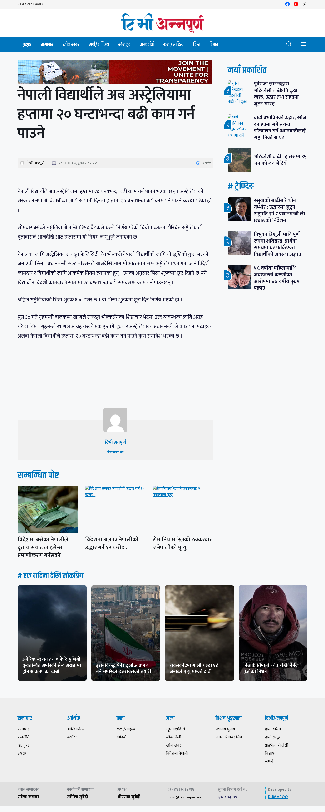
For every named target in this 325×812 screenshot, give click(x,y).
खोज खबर (71, 44)
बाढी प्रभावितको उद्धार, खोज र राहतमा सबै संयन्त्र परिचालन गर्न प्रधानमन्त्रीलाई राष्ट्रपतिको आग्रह (280, 127)
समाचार (47, 44)
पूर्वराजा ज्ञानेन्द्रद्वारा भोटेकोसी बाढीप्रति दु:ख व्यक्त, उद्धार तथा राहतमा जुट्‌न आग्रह (276, 94)
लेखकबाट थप (115, 452)
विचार (213, 44)
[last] (115, 73)
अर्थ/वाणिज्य (99, 44)
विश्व (196, 44)
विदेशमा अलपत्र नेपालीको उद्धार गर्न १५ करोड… (111, 543)
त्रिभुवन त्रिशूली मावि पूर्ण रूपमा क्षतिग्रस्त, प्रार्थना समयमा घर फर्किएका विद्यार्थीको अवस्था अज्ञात (277, 244)
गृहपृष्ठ (26, 44)
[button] (289, 44)
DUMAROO (278, 797)
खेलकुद (124, 44)
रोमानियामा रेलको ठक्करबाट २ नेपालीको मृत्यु (183, 543)
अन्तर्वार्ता (147, 44)
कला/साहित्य (173, 44)
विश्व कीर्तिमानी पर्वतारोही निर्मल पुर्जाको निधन (271, 668)
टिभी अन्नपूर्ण (35, 163)
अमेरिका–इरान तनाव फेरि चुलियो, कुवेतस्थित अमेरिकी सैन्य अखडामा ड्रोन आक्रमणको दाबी (52, 665)
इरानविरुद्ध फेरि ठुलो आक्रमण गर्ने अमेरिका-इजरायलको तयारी (123, 668)
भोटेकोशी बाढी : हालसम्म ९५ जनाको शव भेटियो (280, 159)
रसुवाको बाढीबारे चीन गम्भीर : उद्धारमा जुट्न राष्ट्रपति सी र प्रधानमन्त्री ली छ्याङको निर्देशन (279, 210)
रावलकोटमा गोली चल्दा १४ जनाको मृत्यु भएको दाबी (194, 668)
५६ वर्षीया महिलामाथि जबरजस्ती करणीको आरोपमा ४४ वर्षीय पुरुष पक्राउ (277, 278)
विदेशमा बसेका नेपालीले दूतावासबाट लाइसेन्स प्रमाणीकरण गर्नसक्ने (43, 547)
